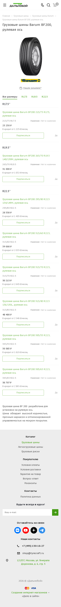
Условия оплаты (30, 464)
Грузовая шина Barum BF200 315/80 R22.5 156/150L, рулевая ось (26, 303)
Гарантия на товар (30, 474)
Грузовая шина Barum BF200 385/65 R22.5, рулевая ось (26, 371)
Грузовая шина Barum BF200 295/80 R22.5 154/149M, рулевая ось (26, 201)
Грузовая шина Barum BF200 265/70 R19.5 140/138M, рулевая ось (26, 157)
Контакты (30, 490)
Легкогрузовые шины (30, 446)
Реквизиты (30, 483)
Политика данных (30, 496)
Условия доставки (30, 469)
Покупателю (30, 459)
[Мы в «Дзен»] (34, 530)
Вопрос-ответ (30, 478)
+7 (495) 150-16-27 (33, 545)
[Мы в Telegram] (42, 530)
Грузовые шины (31, 442)
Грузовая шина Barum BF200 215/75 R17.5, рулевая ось (26, 114)
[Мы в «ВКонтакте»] (17, 530)
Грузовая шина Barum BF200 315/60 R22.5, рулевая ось (26, 235)
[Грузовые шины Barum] (30, 80)
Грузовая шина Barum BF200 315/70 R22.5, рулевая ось (26, 269)
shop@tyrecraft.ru (33, 553)
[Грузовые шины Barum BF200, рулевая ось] (30, 56)
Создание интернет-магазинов (29, 592)
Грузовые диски (30, 451)
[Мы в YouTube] (25, 530)
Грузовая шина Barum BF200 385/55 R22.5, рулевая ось (26, 337)
